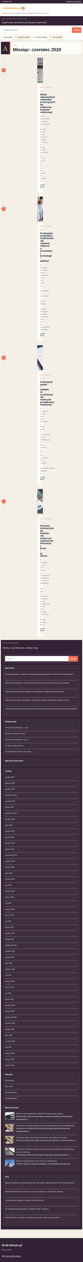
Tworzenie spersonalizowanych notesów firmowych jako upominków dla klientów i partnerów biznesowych (41, 709)
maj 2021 (8, 975)
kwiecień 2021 (10, 981)
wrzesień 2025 (10, 801)
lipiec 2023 (8, 873)
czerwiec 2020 (10, 1041)
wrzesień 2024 (10, 819)
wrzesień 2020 (10, 1023)
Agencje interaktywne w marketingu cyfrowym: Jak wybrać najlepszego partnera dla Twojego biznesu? (40, 1183)
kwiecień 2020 (10, 1053)
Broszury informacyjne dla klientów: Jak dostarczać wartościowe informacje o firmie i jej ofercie (47, 540)
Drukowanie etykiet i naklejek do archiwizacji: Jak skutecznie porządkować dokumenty (47, 393)
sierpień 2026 (9, 777)
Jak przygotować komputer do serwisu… (19, 751)
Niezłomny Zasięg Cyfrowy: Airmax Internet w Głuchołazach (36, 1161)
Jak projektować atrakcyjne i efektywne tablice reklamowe (24, 1200)
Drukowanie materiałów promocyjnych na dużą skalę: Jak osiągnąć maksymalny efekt (34, 691)
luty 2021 (8, 993)
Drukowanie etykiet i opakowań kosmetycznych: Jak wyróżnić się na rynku (41, 1137)
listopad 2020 (9, 1011)
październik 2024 (11, 813)
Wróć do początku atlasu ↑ (12, 1256)
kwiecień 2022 (10, 909)
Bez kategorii (57, 37)
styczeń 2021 (9, 999)
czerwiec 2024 (10, 831)
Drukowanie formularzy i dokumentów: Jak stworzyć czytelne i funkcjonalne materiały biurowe (37, 700)
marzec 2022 (9, 915)
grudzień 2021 (10, 933)
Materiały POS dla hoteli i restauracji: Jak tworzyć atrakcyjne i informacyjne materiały (34, 1191)
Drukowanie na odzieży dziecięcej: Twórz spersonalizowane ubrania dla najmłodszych (45, 1125)
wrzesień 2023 (10, 861)
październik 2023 (11, 855)
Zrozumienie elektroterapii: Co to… (17, 739)
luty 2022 (8, 921)
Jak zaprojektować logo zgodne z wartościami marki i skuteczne (27, 1209)
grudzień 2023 (10, 843)
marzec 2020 (9, 1059)
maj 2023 (8, 885)
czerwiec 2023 (10, 879)
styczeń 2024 (9, 837)
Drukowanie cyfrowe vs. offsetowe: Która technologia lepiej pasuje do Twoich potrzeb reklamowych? (39, 674)
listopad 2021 (9, 939)
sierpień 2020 (9, 1029)
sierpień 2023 (9, 867)
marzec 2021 (9, 987)
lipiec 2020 (8, 1035)
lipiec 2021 (8, 963)
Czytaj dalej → (42, 186)
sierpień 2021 (9, 957)
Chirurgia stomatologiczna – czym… (17, 727)
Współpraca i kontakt (74, 1)
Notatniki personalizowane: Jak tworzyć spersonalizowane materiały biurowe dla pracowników (37, 683)
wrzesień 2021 (10, 951)
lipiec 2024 (8, 825)
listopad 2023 (9, 849)
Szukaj (76, 30)
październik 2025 (11, 795)
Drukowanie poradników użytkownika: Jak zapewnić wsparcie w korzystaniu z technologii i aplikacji (47, 247)
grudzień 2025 (10, 789)
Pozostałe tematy (23, 37)
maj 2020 (8, 1047)
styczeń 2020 (9, 1065)
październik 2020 (11, 1017)
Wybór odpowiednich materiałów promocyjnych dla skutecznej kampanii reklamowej (47, 103)
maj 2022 (8, 903)
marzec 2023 (9, 897)
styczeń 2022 (9, 927)
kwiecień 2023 (10, 891)
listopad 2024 (9, 807)
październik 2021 (11, 945)
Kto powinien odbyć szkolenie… (16, 733)
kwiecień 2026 (10, 783)
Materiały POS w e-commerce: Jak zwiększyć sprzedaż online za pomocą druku (32, 1217)
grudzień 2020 (10, 1005)
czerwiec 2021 (10, 969)
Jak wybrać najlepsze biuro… (15, 745)
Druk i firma (8, 37)
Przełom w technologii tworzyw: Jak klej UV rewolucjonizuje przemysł (39, 1113)
